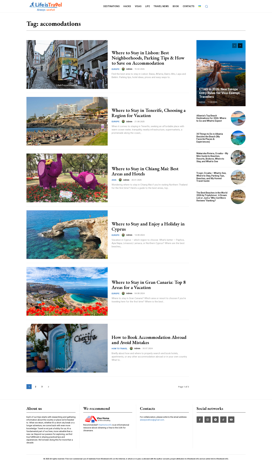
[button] (207, 6)
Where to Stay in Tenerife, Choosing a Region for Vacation (149, 112)
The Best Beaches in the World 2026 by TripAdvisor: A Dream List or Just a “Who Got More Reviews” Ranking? (211, 196)
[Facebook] (200, 419)
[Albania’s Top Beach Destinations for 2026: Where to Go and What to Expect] (238, 118)
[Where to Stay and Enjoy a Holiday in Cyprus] (67, 234)
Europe (115, 69)
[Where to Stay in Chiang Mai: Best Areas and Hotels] (67, 178)
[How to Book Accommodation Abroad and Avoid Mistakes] (67, 348)
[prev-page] (234, 45)
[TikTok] (223, 419)
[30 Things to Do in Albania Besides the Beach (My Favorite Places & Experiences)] (238, 138)
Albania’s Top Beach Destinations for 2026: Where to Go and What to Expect (211, 118)
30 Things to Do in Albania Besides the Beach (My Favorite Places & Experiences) (209, 138)
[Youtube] (231, 419)
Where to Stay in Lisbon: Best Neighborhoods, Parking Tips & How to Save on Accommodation (148, 58)
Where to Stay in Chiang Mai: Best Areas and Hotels (145, 171)
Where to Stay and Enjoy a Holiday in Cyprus (148, 226)
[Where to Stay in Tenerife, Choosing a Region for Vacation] (67, 121)
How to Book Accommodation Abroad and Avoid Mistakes (149, 339)
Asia (114, 180)
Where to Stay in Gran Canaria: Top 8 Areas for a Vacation (149, 284)
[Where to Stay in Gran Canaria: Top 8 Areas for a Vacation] (67, 291)
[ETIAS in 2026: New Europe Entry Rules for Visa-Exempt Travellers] (221, 73)
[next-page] (48, 386)
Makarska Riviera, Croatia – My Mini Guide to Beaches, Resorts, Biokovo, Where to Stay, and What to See (212, 157)
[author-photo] (124, 69)
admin (129, 69)
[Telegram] (215, 419)
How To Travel (119, 348)
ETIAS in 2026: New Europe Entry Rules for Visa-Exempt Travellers (219, 93)
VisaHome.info (105, 425)
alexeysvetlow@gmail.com (152, 420)
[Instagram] (207, 419)
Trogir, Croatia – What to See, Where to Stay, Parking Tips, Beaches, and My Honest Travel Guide (211, 177)
